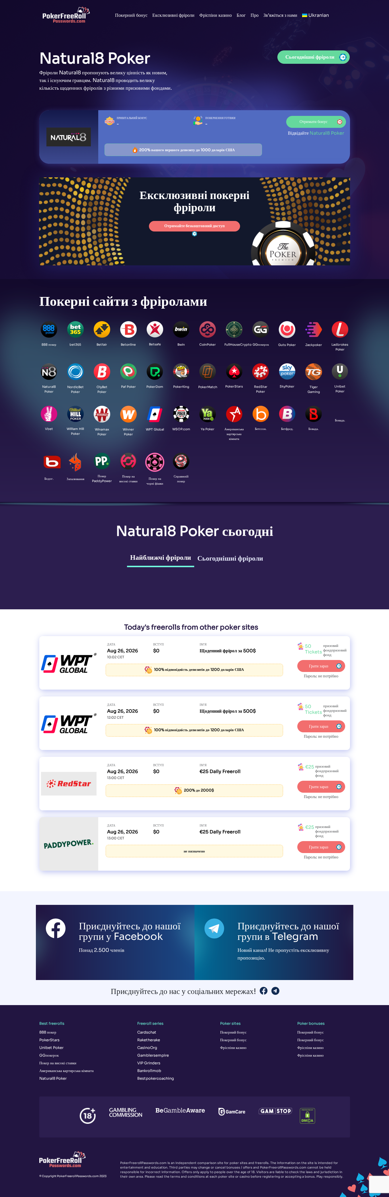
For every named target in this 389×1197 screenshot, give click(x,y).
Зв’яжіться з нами (280, 15)
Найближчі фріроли (160, 557)
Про (255, 15)
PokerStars (49, 1040)
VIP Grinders (148, 1063)
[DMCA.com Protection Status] (304, 1112)
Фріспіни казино (215, 15)
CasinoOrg (147, 1047)
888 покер (47, 1032)
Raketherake (148, 1040)
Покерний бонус (131, 15)
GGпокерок (49, 1055)
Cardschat (146, 1032)
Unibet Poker (51, 1047)
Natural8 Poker (53, 1078)
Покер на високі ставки (57, 1063)
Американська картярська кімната (66, 1070)
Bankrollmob (149, 1070)
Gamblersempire (153, 1055)
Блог (241, 15)
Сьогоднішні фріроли (230, 558)
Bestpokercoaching (155, 1078)
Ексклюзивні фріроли (173, 15)
